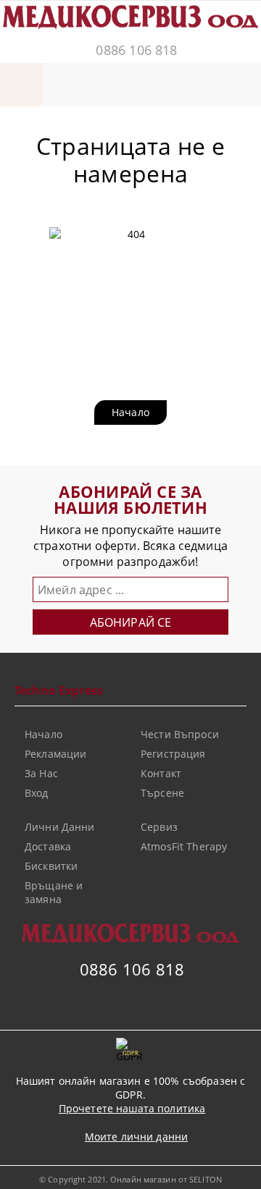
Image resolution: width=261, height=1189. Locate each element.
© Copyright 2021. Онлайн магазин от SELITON (130, 1179)
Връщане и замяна (54, 892)
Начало (130, 412)
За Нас (41, 773)
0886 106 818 (136, 50)
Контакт (161, 773)
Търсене (162, 793)
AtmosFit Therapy (184, 846)
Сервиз (159, 827)
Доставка (48, 846)
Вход (37, 793)
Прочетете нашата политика (132, 1108)
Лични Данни (60, 827)
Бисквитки (51, 866)
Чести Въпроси (180, 734)
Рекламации (55, 754)
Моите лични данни (136, 1136)
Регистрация (173, 754)
